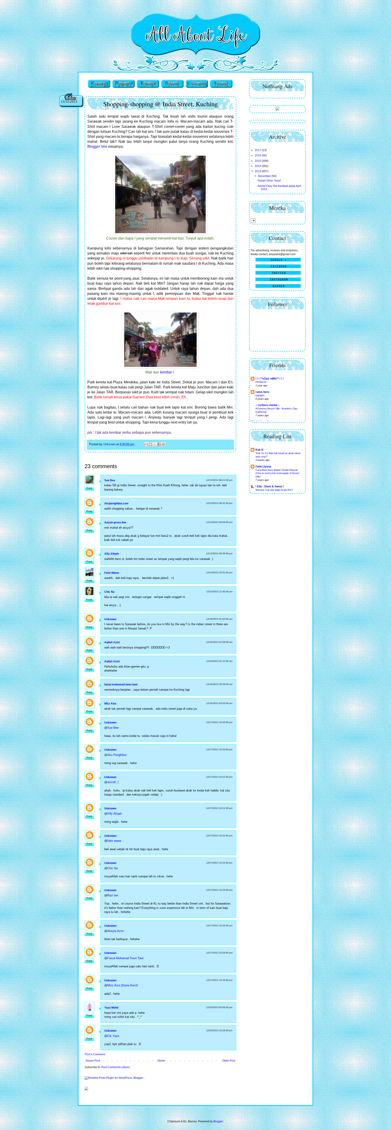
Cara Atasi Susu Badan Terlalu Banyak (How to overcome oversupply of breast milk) (277, 473)
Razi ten (112, 895)
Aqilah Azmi (112, 642)
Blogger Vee (97, 146)
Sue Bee (109, 480)
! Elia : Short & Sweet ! (269, 486)
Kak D (259, 449)
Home (161, 1060)
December (265, 176)
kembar (166, 372)
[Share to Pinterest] (163, 444)
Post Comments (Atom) (115, 1067)
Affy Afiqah (111, 553)
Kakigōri (259, 395)
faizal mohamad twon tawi (120, 684)
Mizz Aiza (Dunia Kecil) (122, 985)
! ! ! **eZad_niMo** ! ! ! (269, 378)
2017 (258, 150)
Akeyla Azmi (115, 931)
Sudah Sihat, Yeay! (269, 180)
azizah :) (113, 782)
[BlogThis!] (150, 444)
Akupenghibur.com (116, 503)
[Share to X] (155, 444)
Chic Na (109, 591)
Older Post (228, 1060)
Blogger (218, 1121)
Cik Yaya (113, 1036)
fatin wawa (114, 840)
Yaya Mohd (111, 1007)
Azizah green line (115, 522)
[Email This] (146, 444)
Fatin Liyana (263, 466)
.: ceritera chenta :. (267, 405)
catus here (262, 392)
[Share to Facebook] (159, 444)
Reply (89, 488)
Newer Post (93, 1060)
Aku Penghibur (116, 755)
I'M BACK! (261, 382)
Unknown (110, 619)
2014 (258, 166)
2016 (258, 155)
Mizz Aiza (110, 703)
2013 (258, 171)
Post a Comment (95, 1054)
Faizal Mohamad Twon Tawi (125, 958)
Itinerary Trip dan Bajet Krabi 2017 (274, 490)
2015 (258, 160)
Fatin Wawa (111, 572)
